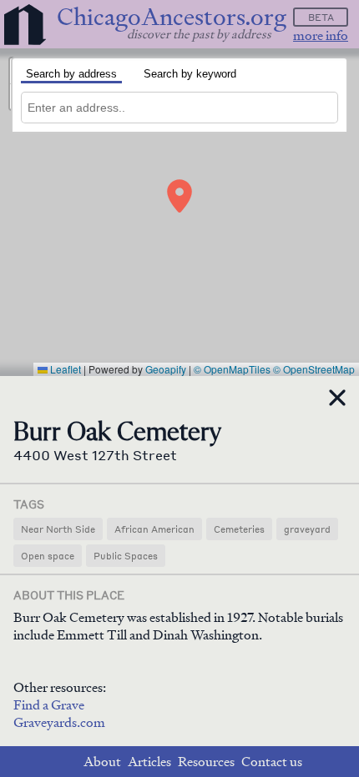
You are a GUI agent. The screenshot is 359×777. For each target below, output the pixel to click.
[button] (179, 196)
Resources (206, 761)
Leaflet (64, 369)
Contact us (271, 761)
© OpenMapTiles (232, 369)
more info (320, 35)
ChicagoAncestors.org (171, 17)
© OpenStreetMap (314, 369)
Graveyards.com (59, 722)
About (102, 761)
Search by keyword (190, 74)
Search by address (71, 74)
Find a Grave (48, 705)
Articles (149, 761)
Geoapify (165, 369)
